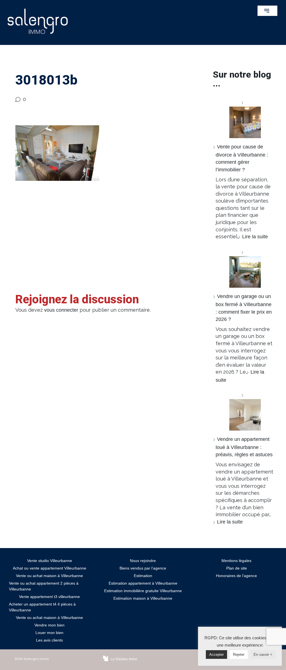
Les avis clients (49, 640)
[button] (267, 11)
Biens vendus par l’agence (143, 568)
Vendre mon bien (49, 625)
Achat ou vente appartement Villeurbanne (49, 568)
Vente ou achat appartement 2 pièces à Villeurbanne (43, 586)
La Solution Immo (124, 659)
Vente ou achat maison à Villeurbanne (49, 575)
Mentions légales (236, 560)
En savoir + (263, 654)
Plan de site (236, 568)
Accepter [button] (216, 654)
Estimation (143, 575)
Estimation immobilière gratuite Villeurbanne (143, 591)
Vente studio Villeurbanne (49, 560)
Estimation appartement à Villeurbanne (143, 583)
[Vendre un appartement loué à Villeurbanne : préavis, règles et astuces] (243, 411)
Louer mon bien (49, 632)
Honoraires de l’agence (236, 575)
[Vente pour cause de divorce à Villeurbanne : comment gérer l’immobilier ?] (243, 118)
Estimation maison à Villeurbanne (142, 598)
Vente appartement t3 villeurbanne (49, 596)
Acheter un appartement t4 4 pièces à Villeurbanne (42, 607)
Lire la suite (255, 236)
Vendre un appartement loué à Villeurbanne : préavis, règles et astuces (244, 446)
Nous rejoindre (143, 560)
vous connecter (61, 310)
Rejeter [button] (238, 654)
